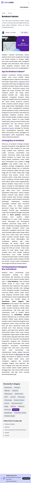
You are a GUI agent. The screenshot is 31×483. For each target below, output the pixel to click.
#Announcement (17, 403)
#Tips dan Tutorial (20, 413)
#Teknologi (8, 400)
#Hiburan (21, 406)
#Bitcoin (7, 391)
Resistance (22, 82)
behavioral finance (8, 128)
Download (26, 478)
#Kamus (15, 410)
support (22, 88)
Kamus (10, 13)
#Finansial (21, 397)
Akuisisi (7, 433)
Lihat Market (24, 7)
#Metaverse (8, 394)
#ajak (6, 406)
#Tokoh (12, 397)
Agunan (7, 427)
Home (3, 13)
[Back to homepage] (8, 2)
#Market (15, 391)
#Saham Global (19, 400)
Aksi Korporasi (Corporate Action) (15, 430)
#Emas (6, 403)
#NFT (6, 397)
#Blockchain (19, 394)
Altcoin (7, 435)
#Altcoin (17, 387)
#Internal (7, 410)
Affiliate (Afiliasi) (10, 424)
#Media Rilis (8, 413)
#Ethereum (8, 387)
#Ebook (13, 406)
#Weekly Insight (9, 416)
